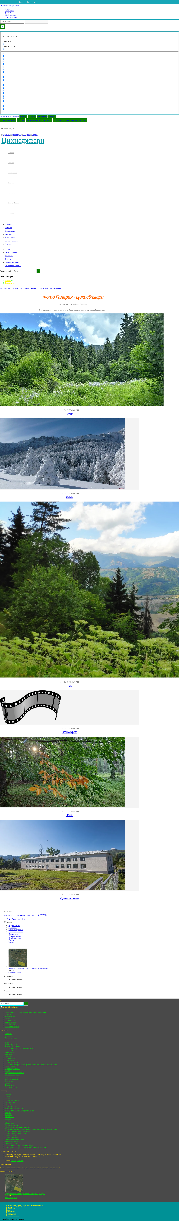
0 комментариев (15, 972)
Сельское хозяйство (16, 932)
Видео (7, 1018)
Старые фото (69, 732)
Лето (69, 686)
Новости (32, 116)
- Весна (14, 288)
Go (26, 1004)
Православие (10, 1066)
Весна (69, 414)
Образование (10, 1020)
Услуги (11, 940)
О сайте (7, 9)
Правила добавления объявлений (17, 1131)
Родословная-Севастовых (14, 1072)
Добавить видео (11, 1044)
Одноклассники (69, 898)
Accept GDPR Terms (10, 1007)
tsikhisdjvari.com (17, 1160)
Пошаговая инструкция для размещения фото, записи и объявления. (31, 1064)
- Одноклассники (54, 288)
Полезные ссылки (11, 1062)
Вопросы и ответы (12, 1100)
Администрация (11, 1038)
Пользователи (9, 11)
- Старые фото (41, 288)
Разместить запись (8, 120)
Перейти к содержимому (10, 5)
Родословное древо (12, 1075)
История (52, 116)
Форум (7, 14)
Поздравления (9, 915)
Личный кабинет (10, 15)
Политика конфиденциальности (17, 1127)
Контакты (8, 12)
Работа (11, 942)
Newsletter (9, 1036)
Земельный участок (16, 930)
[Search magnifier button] (2, 26)
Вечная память (11, 241)
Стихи (18, 919)
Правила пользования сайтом (16, 1133)
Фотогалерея (5, 288)
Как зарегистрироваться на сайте (39, 120)
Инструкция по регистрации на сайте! (19, 1048)
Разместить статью (11, 17)
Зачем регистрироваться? (14, 1108)
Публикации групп (12, 1068)
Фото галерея (10, 283)
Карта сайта (9, 1052)
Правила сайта (10, 1135)
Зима (69, 497)
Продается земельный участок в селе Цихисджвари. (28, 968)
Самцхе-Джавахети (12, 1143)
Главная (23, 116)
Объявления (42, 116)
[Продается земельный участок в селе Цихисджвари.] (18, 966)
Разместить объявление (9, 116)
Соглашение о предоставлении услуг (19, 1145)
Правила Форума (11, 1137)
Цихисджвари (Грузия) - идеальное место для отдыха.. (26, 1012)
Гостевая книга (10, 1102)
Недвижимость (14, 925)
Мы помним (10, 238)
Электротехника (15, 936)
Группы (8, 244)
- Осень (26, 288)
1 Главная (8, 1034)
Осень (69, 815)
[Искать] (38, 271)
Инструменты (14, 934)
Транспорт (13, 928)
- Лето (20, 288)
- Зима (32, 288)
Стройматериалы (15, 938)
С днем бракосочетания (26, 915)
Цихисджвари (22, 140)
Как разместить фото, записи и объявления (70, 120)
